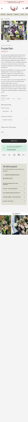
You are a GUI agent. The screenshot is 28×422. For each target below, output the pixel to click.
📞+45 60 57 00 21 (8, 178)
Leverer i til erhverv (8, 201)
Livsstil (22, 14)
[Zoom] (22, 23)
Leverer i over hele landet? (10, 188)
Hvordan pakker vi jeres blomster (12, 197)
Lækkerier (16, 14)
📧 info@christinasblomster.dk (11, 174)
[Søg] (23, 8)
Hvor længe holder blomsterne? (11, 193)
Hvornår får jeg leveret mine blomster (10, 184)
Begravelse (9, 14)
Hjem (2, 18)
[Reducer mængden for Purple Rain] (2, 135)
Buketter (3, 14)
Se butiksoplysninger (11, 149)
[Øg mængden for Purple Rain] (7, 135)
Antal (2, 132)
